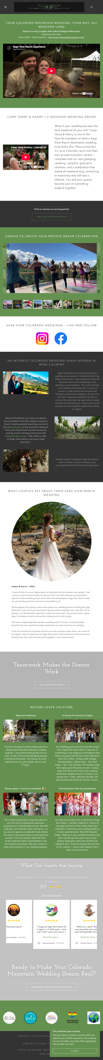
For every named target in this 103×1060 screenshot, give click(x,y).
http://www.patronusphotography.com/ (66, 37)
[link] (49, 7)
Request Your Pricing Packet (51, 987)
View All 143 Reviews (51, 895)
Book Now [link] (49, 1050)
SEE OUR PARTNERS (51, 685)
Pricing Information (51, 217)
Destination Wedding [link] (30, 1050)
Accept (75, 1051)
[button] (5, 6)
